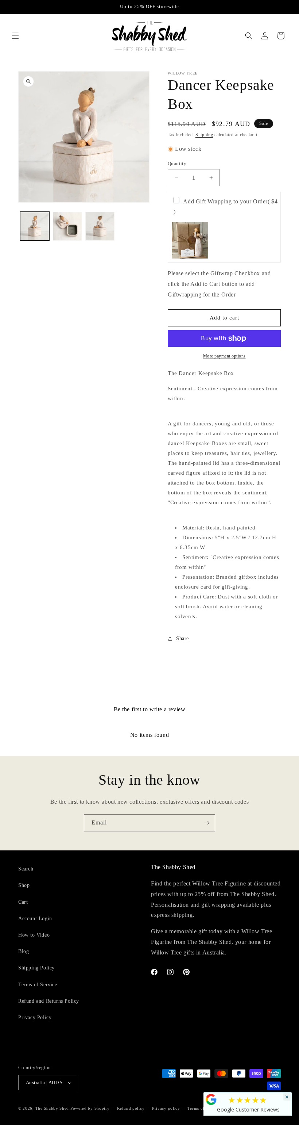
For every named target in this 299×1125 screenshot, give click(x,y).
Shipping (204, 134)
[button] (15, 36)
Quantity (177, 163)
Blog (23, 951)
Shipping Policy (36, 968)
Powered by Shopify (90, 1108)
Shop (24, 885)
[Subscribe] (207, 822)
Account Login (35, 918)
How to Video (34, 935)
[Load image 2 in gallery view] (67, 226)
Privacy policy (166, 1108)
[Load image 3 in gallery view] (99, 226)
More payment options (224, 356)
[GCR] (211, 1099)
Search (26, 869)
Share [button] (182, 638)
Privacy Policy (34, 1017)
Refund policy (130, 1108)
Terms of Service (37, 984)
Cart (23, 902)
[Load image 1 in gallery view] (34, 226)
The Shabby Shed (52, 1108)
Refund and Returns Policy (48, 1001)
